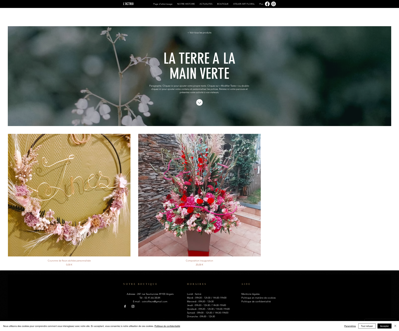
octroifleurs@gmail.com (155, 301)
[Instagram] (273, 4)
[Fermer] (395, 326)
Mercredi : (193, 301)
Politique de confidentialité (167, 326)
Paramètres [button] (350, 326)
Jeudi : (191, 305)
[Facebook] (267, 4)
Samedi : (192, 312)
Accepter (384, 326)
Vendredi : (193, 308)
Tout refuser (367, 326)
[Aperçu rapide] (69, 195)
